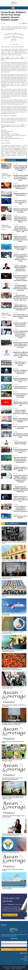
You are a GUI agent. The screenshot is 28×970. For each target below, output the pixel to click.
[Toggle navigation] (13, 8)
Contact (25, 960)
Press (26, 957)
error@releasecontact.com (19, 149)
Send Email (6, 132)
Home (26, 956)
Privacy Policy (19, 968)
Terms (13, 968)
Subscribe (14, 949)
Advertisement (24, 958)
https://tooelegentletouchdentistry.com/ (13, 138)
